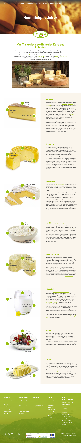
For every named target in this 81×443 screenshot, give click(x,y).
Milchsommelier (51, 401)
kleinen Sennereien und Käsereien (54, 372)
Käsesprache (50, 407)
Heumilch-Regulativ (8, 411)
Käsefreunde (51, 405)
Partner (64, 424)
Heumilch (21, 3)
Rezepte (50, 417)
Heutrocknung (65, 414)
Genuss (45, 3)
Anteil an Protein (69, 276)
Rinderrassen (21, 413)
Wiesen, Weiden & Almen (24, 411)
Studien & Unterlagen (67, 422)
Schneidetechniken (52, 411)
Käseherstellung (51, 403)
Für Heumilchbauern (55, 3)
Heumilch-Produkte (27, 55)
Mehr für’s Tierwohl (23, 401)
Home (8, 35)
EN (72, 3)
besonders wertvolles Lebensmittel (61, 292)
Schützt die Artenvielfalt (24, 403)
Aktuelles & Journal (66, 420)
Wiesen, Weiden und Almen (61, 56)
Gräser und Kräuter (41, 56)
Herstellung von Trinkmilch (51, 302)
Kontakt (6, 413)
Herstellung (72, 114)
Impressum (67, 433)
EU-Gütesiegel (7, 409)
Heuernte (64, 412)
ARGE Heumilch (7, 407)
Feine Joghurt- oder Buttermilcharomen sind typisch (62, 229)
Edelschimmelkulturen (60, 184)
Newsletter (65, 435)
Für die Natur (30, 3)
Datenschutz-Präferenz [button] (19, 434)
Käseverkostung (51, 409)
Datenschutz (73, 433)
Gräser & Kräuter (22, 409)
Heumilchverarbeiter (37, 403)
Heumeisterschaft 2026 (67, 402)
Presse (70, 435)
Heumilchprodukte (37, 401)
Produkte (38, 3)
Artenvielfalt (47, 58)
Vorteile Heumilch (8, 401)
